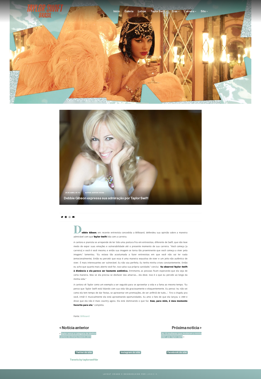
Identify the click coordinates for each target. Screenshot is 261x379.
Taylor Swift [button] (158, 11)
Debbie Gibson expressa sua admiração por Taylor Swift (106, 198)
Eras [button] (175, 11)
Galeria (128, 11)
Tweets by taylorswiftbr (84, 359)
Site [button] (203, 11)
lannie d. (152, 374)
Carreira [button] (189, 11)
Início (116, 11)
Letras (142, 11)
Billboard (85, 316)
